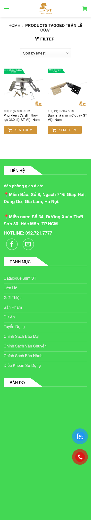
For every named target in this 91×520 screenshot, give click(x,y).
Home (14, 25)
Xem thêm (23, 129)
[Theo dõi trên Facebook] (12, 244)
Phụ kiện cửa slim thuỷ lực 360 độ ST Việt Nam (22, 117)
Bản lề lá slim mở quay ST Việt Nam (67, 117)
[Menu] (6, 8)
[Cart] (85, 8)
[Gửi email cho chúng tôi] (28, 244)
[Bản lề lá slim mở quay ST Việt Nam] (67, 87)
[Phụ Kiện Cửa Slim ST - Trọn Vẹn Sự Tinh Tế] (45, 8)
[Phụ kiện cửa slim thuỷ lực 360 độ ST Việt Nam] (23, 87)
